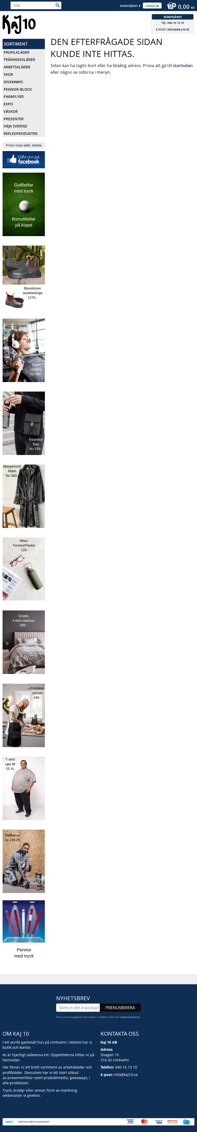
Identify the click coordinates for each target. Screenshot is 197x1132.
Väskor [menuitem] (11, 111)
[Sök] (58, 5)
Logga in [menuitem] (152, 6)
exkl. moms (33, 145)
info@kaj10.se (178, 29)
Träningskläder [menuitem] (19, 59)
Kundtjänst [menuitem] (129, 6)
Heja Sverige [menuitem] (15, 126)
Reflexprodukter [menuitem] (20, 133)
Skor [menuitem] (8, 74)
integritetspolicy (130, 1017)
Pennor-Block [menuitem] (18, 89)
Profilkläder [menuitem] (16, 52)
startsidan (183, 65)
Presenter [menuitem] (14, 118)
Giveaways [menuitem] (13, 81)
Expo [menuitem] (8, 103)
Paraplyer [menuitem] (14, 96)
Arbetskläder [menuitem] (17, 66)
